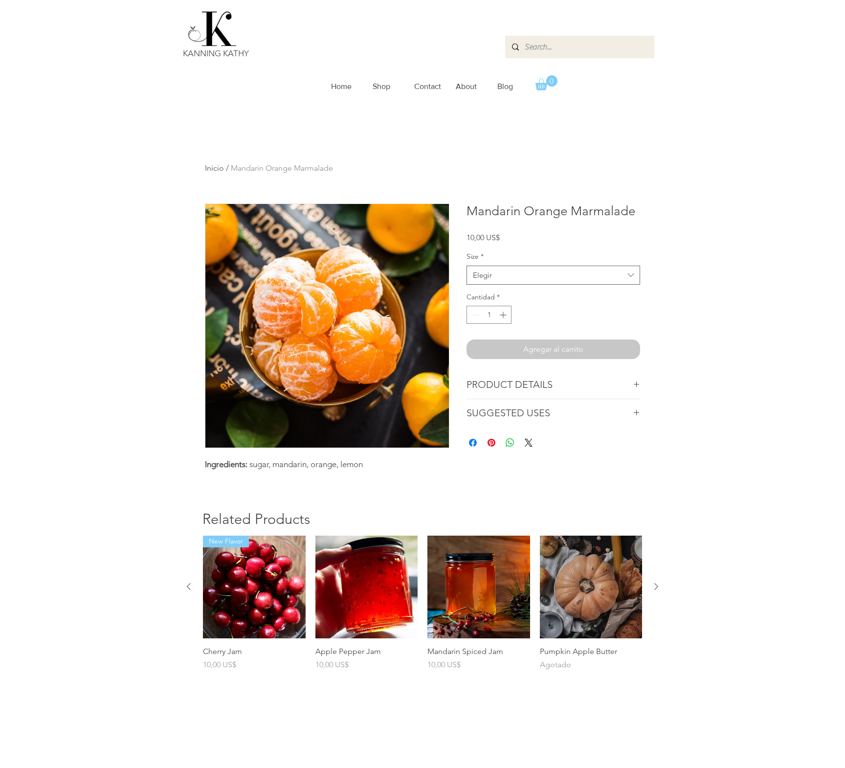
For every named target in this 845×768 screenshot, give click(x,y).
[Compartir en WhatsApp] (510, 443)
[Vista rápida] (366, 587)
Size (475, 256)
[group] (422, 608)
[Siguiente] (656, 586)
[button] (546, 82)
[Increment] (504, 314)
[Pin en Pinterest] (491, 443)
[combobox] (553, 275)
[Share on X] (528, 443)
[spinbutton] (489, 314)
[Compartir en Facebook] (473, 443)
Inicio (214, 168)
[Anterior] (189, 586)
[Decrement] (474, 314)
